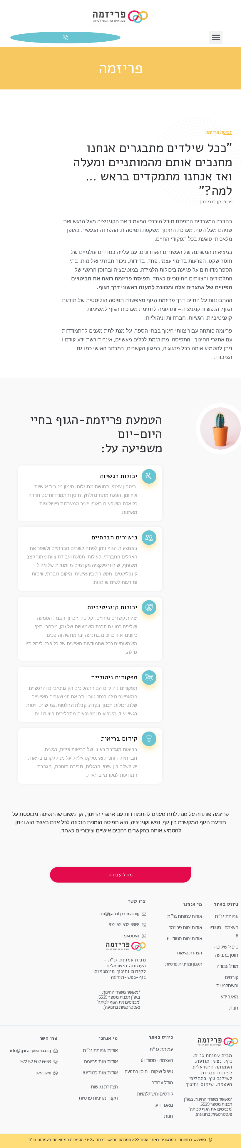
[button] (215, 37)
